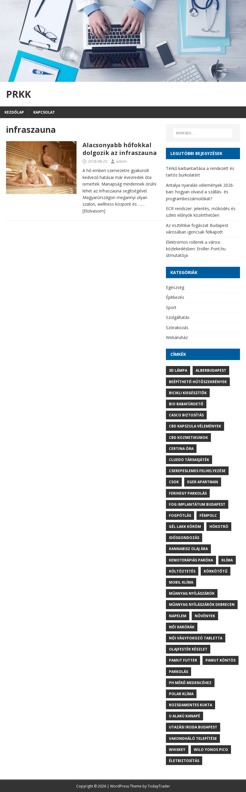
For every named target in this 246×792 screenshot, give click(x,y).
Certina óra (181, 448)
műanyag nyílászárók (191, 593)
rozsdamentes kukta (190, 704)
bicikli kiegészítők (188, 392)
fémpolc (208, 515)
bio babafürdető (186, 403)
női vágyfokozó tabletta (195, 638)
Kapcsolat (44, 112)
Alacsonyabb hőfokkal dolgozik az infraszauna (119, 149)
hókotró (218, 526)
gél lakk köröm (185, 526)
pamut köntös (221, 660)
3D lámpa (178, 370)
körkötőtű (215, 571)
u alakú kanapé (184, 716)
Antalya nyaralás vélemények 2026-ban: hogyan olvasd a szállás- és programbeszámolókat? (200, 191)
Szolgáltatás (178, 317)
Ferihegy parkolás (188, 493)
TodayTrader (159, 786)
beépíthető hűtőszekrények (198, 381)
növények (205, 615)
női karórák (181, 627)
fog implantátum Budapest (197, 504)
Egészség (175, 287)
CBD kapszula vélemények (195, 426)
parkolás (178, 671)
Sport (171, 307)
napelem (177, 615)
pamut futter (183, 660)
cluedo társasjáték (189, 459)
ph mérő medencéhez (190, 682)
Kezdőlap (14, 112)
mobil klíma (181, 582)
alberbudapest (211, 370)
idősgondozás (184, 537)
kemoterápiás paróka (191, 560)
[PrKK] (123, 78)
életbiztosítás (184, 760)
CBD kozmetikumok (188, 437)
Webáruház (177, 337)
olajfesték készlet (188, 649)
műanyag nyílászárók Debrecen (202, 604)
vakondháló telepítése (193, 738)
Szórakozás (177, 327)
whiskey (177, 749)
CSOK (174, 481)
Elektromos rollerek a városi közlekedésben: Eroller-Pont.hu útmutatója (196, 248)
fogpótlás (180, 515)
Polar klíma (181, 693)
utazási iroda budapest (193, 727)
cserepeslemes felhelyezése (197, 470)
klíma (227, 560)
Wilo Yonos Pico (211, 749)
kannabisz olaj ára (188, 548)
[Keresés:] (203, 133)
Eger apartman (202, 481)
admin (121, 161)
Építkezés (175, 297)
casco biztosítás (186, 415)
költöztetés (182, 571)
